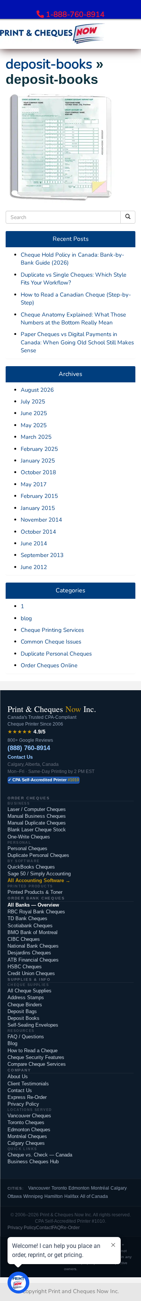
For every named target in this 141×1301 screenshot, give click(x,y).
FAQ (56, 1227)
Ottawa (15, 1196)
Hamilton (53, 1196)
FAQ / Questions (26, 1036)
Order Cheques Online (49, 665)
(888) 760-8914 (29, 748)
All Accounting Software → (39, 880)
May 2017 (34, 484)
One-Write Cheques (29, 837)
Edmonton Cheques (29, 1129)
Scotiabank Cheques (30, 925)
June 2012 (34, 567)
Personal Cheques (27, 848)
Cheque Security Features (36, 1057)
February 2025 (39, 449)
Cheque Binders (25, 1004)
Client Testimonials (28, 1083)
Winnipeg (33, 1196)
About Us (18, 1076)
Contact (44, 1227)
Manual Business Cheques (37, 816)
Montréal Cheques (27, 1136)
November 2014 (41, 519)
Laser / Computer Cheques (37, 809)
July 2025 (33, 401)
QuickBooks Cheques (31, 867)
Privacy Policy (23, 1104)
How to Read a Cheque (33, 1050)
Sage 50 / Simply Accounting (39, 873)
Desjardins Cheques (29, 953)
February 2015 (39, 496)
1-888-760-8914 (75, 14)
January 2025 (38, 460)
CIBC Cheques (24, 939)
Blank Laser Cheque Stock (37, 829)
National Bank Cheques (33, 946)
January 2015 (38, 508)
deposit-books (49, 64)
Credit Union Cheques (31, 973)
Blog (12, 1043)
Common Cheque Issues (51, 641)
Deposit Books (23, 1018)
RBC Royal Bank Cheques (36, 912)
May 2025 (34, 425)
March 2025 (36, 437)
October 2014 (38, 532)
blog (26, 618)
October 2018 (38, 472)
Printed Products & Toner (35, 892)
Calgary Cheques (26, 1143)
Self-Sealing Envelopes (33, 1025)
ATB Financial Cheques (33, 960)
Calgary (119, 1188)
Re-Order (70, 1227)
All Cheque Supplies (30, 991)
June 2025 (34, 413)
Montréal (100, 1188)
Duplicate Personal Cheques (56, 653)
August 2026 (37, 390)
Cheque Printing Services (52, 630)
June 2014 (34, 543)
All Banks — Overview (33, 905)
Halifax (71, 1196)
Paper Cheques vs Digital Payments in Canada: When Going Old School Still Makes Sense (77, 342)
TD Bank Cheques (27, 918)
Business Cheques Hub (33, 1161)
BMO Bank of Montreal (33, 932)
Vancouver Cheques (29, 1115)
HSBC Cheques (25, 966)
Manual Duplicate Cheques (37, 823)
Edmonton (78, 1188)
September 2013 (42, 555)
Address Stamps (26, 997)
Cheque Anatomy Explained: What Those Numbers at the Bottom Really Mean (73, 318)
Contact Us (20, 757)
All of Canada (94, 1196)
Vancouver (39, 1188)
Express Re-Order (27, 1097)
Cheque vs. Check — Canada (40, 1155)
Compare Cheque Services (37, 1064)
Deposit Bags (22, 1011)
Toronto (59, 1188)
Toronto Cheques (26, 1122)
